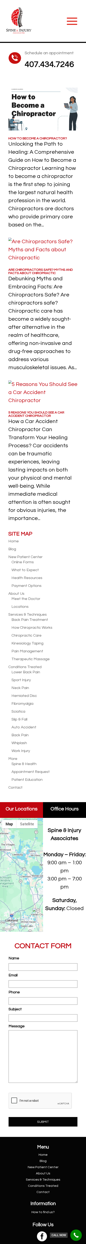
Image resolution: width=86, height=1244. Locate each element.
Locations (20, 607)
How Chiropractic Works (31, 628)
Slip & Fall (19, 719)
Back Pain (20, 735)
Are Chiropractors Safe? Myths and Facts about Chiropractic (40, 271)
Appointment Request (30, 772)
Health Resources (26, 578)
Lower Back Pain (25, 672)
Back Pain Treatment (29, 620)
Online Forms (22, 562)
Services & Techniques (27, 615)
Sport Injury (21, 680)
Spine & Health (24, 764)
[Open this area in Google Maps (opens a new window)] (8, 929)
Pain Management (27, 651)
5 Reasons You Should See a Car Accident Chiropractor (36, 414)
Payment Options (26, 586)
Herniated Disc (24, 696)
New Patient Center (25, 557)
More (12, 759)
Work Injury (20, 751)
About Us (16, 594)
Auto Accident (23, 727)
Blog (12, 549)
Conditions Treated (25, 667)
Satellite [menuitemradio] (27, 824)
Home (13, 541)
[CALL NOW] (76, 1235)
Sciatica (18, 711)
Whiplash (19, 743)
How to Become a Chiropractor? (37, 138)
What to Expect (25, 570)
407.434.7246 (49, 64)
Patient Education (27, 780)
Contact (15, 787)
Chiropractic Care (26, 635)
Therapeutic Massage (30, 659)
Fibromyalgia (22, 704)
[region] (21, 875)
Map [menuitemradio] (9, 824)
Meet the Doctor (25, 599)
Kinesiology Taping (27, 643)
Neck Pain (20, 688)
